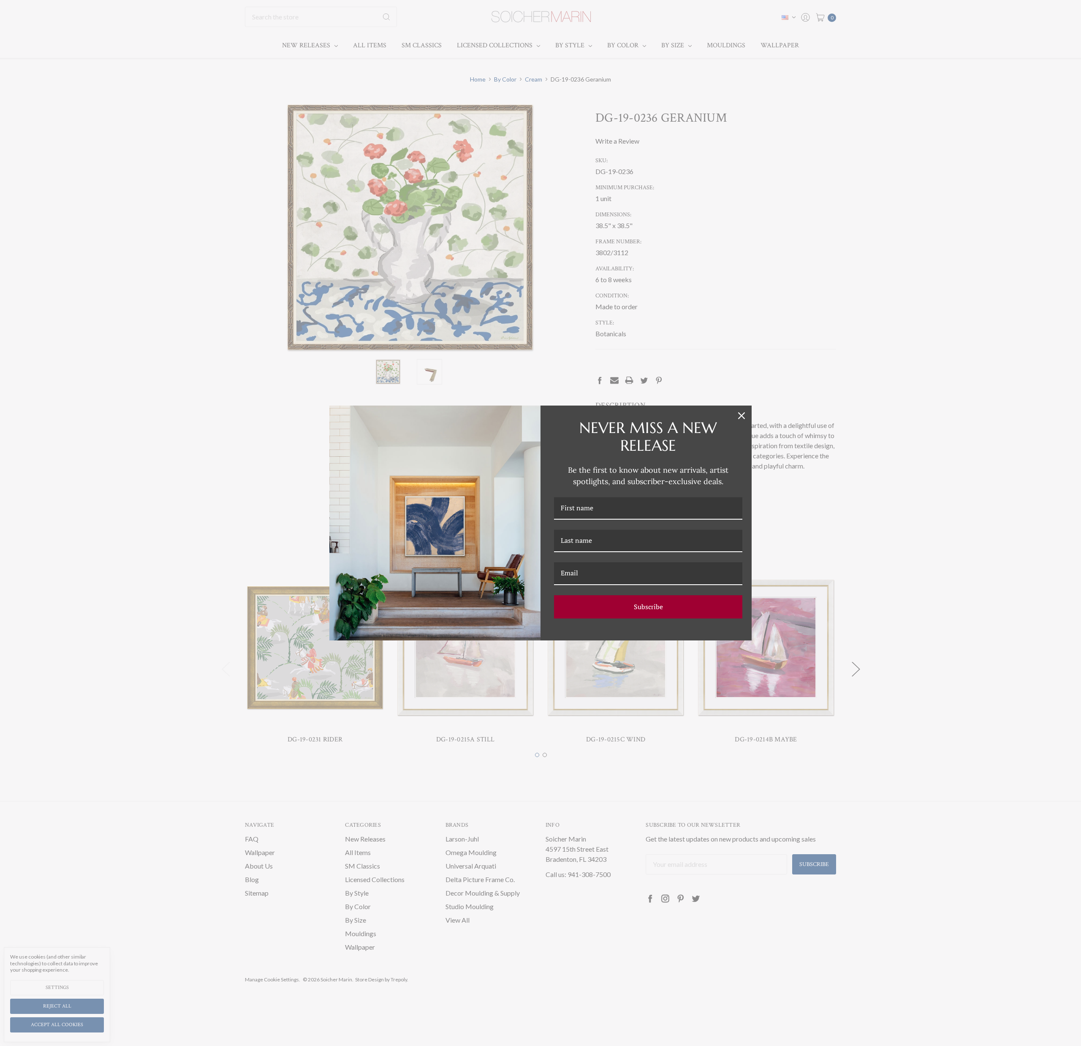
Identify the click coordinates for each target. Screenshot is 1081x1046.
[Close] (741, 416)
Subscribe (648, 606)
